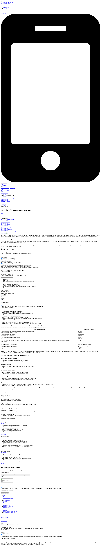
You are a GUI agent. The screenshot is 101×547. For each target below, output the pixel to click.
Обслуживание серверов (9, 512)
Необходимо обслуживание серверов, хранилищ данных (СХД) (17, 265)
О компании (6, 7)
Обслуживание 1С (5, 199)
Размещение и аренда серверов (8, 198)
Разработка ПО (4, 200)
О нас (4, 495)
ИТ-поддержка (6, 507)
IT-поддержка (4, 475)
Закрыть (2, 530)
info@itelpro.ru (4, 521)
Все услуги (3, 205)
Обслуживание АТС (8, 500)
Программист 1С (7, 502)
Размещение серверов (8, 498)
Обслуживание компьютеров (10, 511)
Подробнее (3, 423)
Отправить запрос (5, 302)
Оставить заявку (4, 472)
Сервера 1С (6, 501)
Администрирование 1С (9, 506)
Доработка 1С (6, 505)
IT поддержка (4, 196)
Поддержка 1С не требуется (8, 258)
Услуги (5, 8)
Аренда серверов (26, 475)
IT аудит (5, 510)
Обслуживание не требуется (8, 263)
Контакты (5, 6)
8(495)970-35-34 (4, 13)
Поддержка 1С (18, 475)
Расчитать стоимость (5, 201)
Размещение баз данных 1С (8, 259)
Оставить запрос (4, 493)
